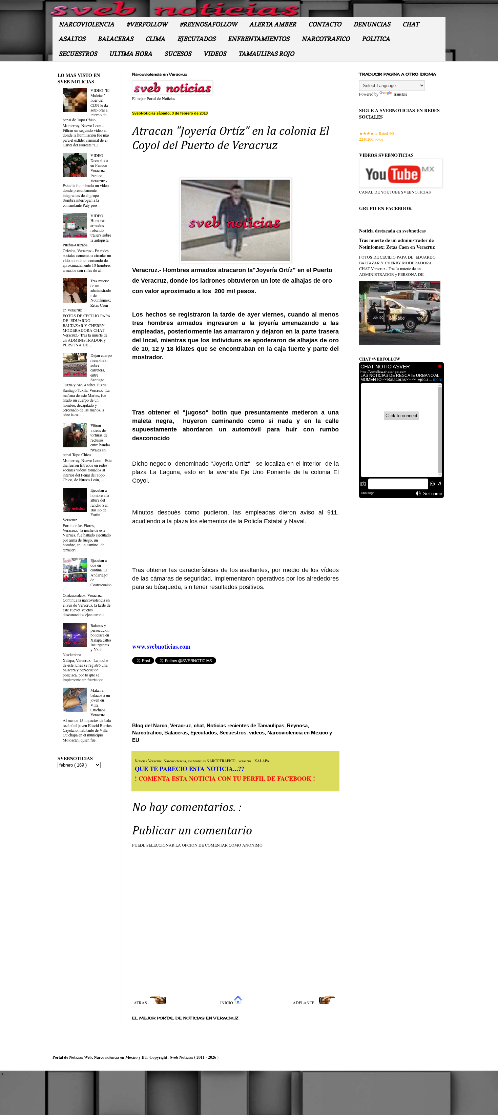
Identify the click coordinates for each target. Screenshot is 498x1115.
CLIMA (155, 38)
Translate (400, 94)
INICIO (227, 1002)
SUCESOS (177, 53)
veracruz (245, 760)
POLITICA (376, 38)
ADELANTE (304, 1002)
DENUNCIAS (371, 24)
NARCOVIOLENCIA (86, 24)
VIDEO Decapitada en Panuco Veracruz (99, 163)
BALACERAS (115, 38)
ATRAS (141, 1002)
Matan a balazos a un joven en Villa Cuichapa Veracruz (100, 702)
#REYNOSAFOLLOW (208, 24)
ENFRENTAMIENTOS (258, 38)
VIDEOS (214, 53)
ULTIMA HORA (130, 53)
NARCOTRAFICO (326, 38)
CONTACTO (324, 24)
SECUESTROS (78, 53)
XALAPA (261, 760)
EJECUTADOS (196, 38)
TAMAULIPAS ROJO (266, 53)
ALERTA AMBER (272, 24)
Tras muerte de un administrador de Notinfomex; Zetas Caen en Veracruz (397, 243)
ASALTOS (72, 38)
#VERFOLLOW (146, 24)
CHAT (410, 24)
